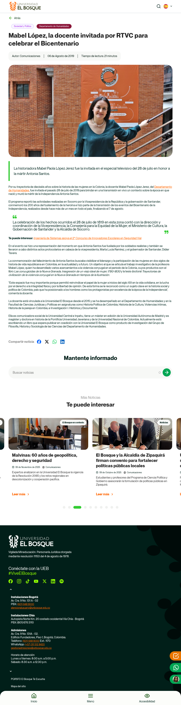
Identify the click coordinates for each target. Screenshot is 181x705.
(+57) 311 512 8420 (35, 644)
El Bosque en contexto (73, 422)
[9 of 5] (111, 507)
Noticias (164, 422)
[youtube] (36, 581)
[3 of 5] (77, 507)
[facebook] (10, 581)
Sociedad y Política (22, 26)
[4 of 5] (85, 507)
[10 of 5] (117, 507)
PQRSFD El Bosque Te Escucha (28, 679)
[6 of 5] (96, 507)
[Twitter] (47, 342)
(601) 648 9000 (25, 604)
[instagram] (19, 581)
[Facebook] (39, 342)
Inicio (34, 701)
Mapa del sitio (18, 686)
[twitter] (44, 581)
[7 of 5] (101, 507)
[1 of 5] (64, 507)
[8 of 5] (106, 507)
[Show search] (158, 6)
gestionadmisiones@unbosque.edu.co (31, 648)
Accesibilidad (147, 701)
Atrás (17, 18)
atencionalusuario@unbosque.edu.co (30, 607)
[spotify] (61, 581)
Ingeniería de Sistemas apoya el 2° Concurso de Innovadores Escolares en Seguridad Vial (87, 238)
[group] (52, 458)
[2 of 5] (69, 507)
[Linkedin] (62, 342)
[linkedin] (53, 581)
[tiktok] (27, 581)
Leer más (18, 494)
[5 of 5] (90, 507)
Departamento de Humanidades (54, 26)
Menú (90, 701)
